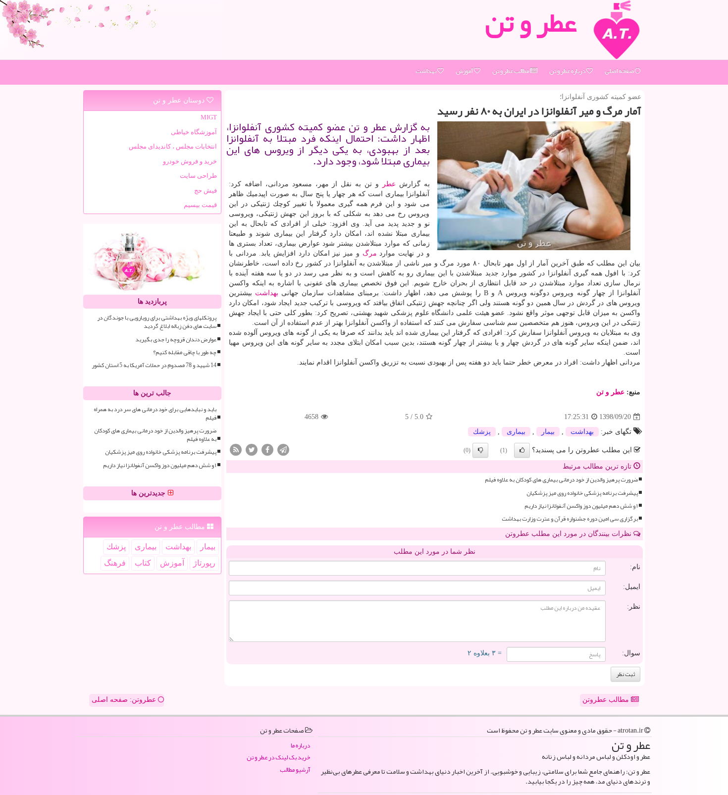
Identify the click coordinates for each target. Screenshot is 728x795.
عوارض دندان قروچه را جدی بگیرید (175, 339)
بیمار (548, 431)
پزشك (482, 431)
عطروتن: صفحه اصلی (125, 699)
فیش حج (205, 190)
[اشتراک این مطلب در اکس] (252, 449)
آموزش (465, 70)
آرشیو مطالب (295, 770)
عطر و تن (610, 392)
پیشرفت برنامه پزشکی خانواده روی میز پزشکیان (582, 493)
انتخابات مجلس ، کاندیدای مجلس (173, 146)
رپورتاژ (204, 563)
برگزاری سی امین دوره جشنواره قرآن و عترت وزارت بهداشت (570, 519)
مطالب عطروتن (606, 699)
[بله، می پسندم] (522, 450)
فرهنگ (115, 563)
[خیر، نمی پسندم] (480, 450)
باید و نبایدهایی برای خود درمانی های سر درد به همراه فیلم (155, 414)
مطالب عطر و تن (511, 70)
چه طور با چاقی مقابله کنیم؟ (184, 352)
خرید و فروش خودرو (190, 161)
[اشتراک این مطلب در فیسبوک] (267, 449)
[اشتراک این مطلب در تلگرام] (283, 449)
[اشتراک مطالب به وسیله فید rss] (236, 449)
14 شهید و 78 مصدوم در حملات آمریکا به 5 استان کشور (154, 365)
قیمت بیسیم (200, 205)
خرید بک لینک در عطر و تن (278, 757)
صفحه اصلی (620, 70)
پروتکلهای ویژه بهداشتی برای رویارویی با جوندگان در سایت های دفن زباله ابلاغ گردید (156, 322)
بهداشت (426, 70)
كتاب (143, 563)
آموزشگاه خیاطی (194, 132)
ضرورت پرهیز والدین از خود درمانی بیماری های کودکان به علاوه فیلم (561, 479)
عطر (389, 184)
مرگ (370, 253)
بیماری (516, 431)
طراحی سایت (198, 175)
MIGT (209, 117)
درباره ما (300, 745)
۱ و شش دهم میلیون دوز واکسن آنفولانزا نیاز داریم (581, 506)
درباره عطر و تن (567, 70)
